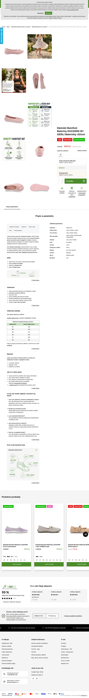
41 (17, 560)
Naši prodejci (64, 655)
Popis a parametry (12, 207)
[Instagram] (37, 678)
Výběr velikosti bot (7, 652)
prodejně (9, 345)
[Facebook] (33, 678)
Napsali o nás (64, 663)
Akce (8, 27)
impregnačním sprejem (20, 383)
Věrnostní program (7, 660)
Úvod (3, 27)
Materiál (24, 227)
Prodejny (63, 646)
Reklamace (5, 658)
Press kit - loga (35, 649)
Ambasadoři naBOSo (37, 646)
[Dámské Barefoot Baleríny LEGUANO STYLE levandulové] (16, 556)
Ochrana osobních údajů (8, 663)
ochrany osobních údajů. (73, 10)
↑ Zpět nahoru (35, 280)
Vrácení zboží (5, 655)
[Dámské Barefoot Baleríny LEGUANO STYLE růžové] (5, 556)
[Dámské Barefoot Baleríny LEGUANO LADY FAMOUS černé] (37, 556)
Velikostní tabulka (82, 150)
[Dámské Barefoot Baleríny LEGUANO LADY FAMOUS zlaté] (41, 556)
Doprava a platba (6, 646)
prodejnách (71, 196)
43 (24, 560)
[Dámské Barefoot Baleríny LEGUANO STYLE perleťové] (12, 556)
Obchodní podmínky (7, 649)
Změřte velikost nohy (13, 318)
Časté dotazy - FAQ (66, 649)
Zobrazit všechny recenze (12, 602)
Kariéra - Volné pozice (67, 652)
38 (11, 560)
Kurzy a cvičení (65, 660)
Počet (59, 181)
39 (14, 560)
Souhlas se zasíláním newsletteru (73, 616)
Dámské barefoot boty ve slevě (20, 27)
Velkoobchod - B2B (7, 643)
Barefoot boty (65, 658)
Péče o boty (32, 227)
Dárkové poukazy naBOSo (38, 655)
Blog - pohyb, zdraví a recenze (39, 658)
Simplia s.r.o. (84, 695)
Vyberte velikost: (62, 151)
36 (4, 560)
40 (50, 560)
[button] (85, 534)
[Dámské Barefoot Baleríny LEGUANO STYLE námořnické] (8, 556)
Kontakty (63, 643)
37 (7, 560)
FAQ (10, 230)
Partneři (33, 652)
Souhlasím (48, 13)
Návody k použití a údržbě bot (39, 643)
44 (60, 560)
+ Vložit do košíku (16, 564)
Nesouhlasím (40, 13)
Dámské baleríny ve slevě (39, 27)
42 (21, 560)
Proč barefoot (18, 230)
